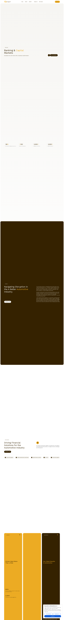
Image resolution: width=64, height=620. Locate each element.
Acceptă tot (53, 616)
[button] (9, 457)
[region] (52, 611)
